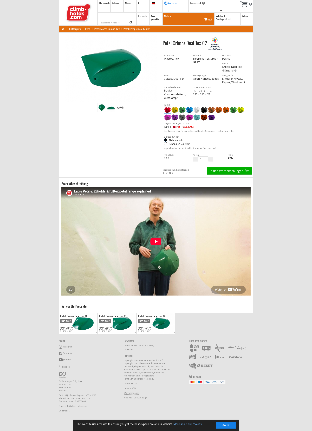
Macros (128, 3)
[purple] (189, 117)
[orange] (218, 110)
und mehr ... (64, 410)
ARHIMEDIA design (138, 397)
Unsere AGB (130, 388)
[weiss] (196, 110)
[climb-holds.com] (78, 12)
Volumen (115, 3)
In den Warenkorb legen (227, 171)
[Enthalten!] (165, 143)
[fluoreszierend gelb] (240, 110)
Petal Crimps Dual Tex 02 (136, 28)
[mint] (196, 117)
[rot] (167, 110)
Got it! (225, 425)
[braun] (211, 110)
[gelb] (174, 110)
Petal (88, 28)
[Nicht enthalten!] (165, 140)
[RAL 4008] (211, 117)
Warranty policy (131, 393)
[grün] (182, 110)
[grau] (182, 117)
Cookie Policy (130, 383)
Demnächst (143, 16)
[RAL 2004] (204, 117)
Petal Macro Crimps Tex (107, 28)
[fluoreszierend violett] (174, 117)
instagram (67, 346)
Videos (245, 16)
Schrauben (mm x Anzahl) (204, 148)
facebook (67, 353)
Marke (167, 16)
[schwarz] (204, 110)
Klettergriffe (104, 3)
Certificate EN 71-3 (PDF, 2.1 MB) (139, 345)
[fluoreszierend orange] (226, 110)
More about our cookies (187, 424)
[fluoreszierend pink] (167, 117)
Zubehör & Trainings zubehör (223, 17)
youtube (67, 359)
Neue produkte (155, 17)
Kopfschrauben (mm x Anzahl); (178, 148)
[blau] (189, 110)
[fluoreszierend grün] (233, 110)
